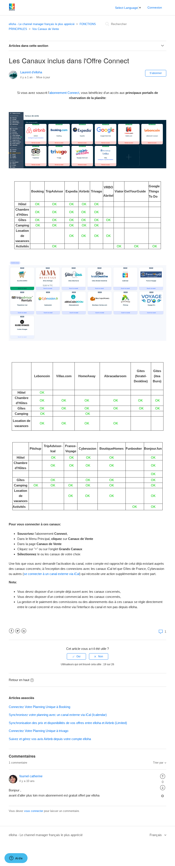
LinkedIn (23, 631)
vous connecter (33, 811)
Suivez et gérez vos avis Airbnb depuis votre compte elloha (50, 739)
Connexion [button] (154, 7)
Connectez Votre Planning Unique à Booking (39, 707)
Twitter (17, 631)
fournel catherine (30, 776)
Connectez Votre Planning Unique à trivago (38, 731)
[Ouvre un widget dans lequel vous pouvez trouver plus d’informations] (16, 858)
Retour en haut (19, 680)
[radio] (76, 656)
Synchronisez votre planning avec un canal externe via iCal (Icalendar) (58, 715)
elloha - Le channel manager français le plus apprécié (41, 24)
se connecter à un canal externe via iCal (51, 574)
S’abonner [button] (156, 73)
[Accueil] (12, 10)
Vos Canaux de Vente (45, 29)
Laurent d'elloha (31, 72)
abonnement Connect (64, 93)
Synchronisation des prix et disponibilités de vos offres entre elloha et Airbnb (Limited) (68, 723)
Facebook (11, 631)
